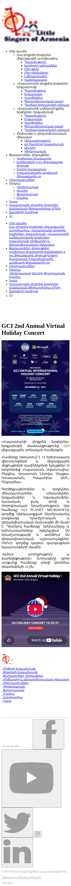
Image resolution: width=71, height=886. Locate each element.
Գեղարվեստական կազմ (43, 101)
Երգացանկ (33, 94)
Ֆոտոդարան (27, 194)
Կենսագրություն (37, 140)
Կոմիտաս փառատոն (34, 158)
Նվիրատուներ (35, 76)
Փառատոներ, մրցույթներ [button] (29, 248)
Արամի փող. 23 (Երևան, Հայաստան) (31, 705)
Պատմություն (35, 62)
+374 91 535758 (13, 712)
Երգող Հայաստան (31, 169)
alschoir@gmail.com (15, 715)
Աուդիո (30, 147)
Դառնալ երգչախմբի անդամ (46, 105)
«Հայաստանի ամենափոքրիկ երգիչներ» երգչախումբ (39, 237)
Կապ (13, 201)
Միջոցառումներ (22, 180)
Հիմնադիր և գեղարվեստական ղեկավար (35, 679)
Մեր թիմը (31, 69)
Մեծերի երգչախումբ (19, 668)
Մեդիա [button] (14, 269)
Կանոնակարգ (35, 79)
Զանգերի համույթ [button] (23, 291)
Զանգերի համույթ (23, 212)
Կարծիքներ (33, 97)
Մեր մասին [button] (18, 223)
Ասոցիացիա (12, 697)
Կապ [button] (13, 280)
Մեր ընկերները (36, 72)
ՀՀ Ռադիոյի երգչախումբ (44, 144)
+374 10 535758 (14, 709)
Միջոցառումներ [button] (22, 266)
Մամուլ (22, 197)
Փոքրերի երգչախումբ (20, 672)
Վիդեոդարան (35, 151)
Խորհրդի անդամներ (40, 65)
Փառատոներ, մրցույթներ (22, 675)
